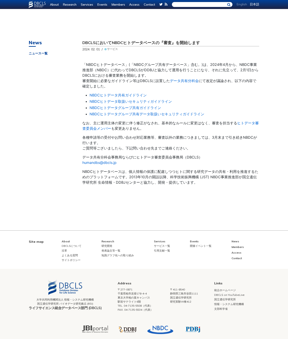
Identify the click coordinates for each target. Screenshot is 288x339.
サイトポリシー (71, 260)
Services (87, 4)
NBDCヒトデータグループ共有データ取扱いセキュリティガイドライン (147, 114)
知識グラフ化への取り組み (117, 255)
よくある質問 (70, 255)
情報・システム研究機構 (229, 304)
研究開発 (106, 246)
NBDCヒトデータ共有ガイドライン (118, 95)
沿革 (64, 250)
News (235, 241)
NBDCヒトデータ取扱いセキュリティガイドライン (131, 101)
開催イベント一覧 (201, 246)
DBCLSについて (71, 246)
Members (118, 4)
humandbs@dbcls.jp (99, 162)
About (54, 4)
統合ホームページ (225, 290)
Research (69, 4)
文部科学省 (221, 308)
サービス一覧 (162, 246)
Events (102, 4)
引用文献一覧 (162, 250)
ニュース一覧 (38, 53)
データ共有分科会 (184, 80)
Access (134, 4)
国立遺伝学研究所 (225, 299)
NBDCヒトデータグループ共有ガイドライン (125, 107)
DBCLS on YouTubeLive (229, 295)
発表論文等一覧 (110, 250)
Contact (149, 4)
